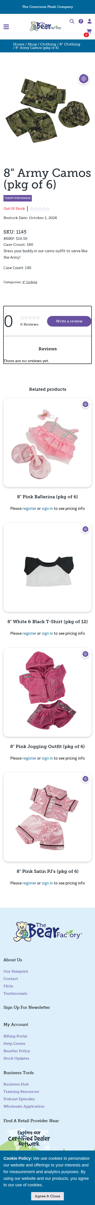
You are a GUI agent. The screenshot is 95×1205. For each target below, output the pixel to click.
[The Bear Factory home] (46, 26)
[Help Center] (81, 21)
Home (18, 44)
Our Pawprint (15, 971)
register (29, 508)
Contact (10, 979)
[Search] (72, 22)
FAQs (8, 986)
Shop (32, 44)
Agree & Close (47, 1196)
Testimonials (15, 993)
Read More (54, 1185)
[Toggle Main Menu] (16, 27)
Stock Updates (16, 1058)
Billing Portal (15, 1036)
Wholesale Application (24, 1106)
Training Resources (21, 1091)
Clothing (48, 44)
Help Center (14, 1043)
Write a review (74, 321)
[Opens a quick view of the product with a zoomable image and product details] (47, 442)
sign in (47, 508)
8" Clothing (69, 44)
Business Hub (16, 1084)
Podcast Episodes (19, 1099)
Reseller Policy (16, 1051)
